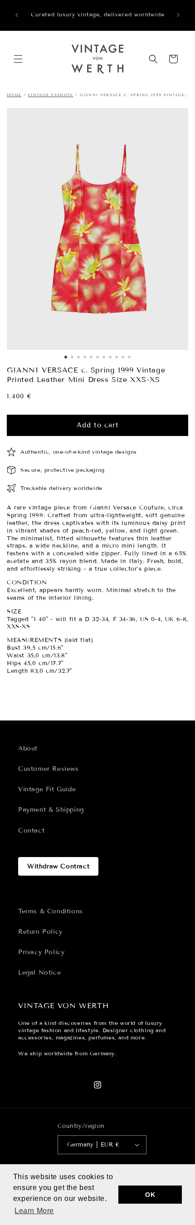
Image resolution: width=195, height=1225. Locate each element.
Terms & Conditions (50, 911)
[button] (18, 59)
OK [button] (150, 1194)
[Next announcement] (178, 15)
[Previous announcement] (17, 15)
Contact (31, 830)
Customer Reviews (48, 769)
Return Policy (40, 932)
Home (14, 95)
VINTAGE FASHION (50, 95)
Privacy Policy (41, 952)
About (28, 748)
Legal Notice (39, 972)
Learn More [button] (34, 1211)
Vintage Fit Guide (47, 789)
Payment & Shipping (51, 809)
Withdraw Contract (58, 866)
